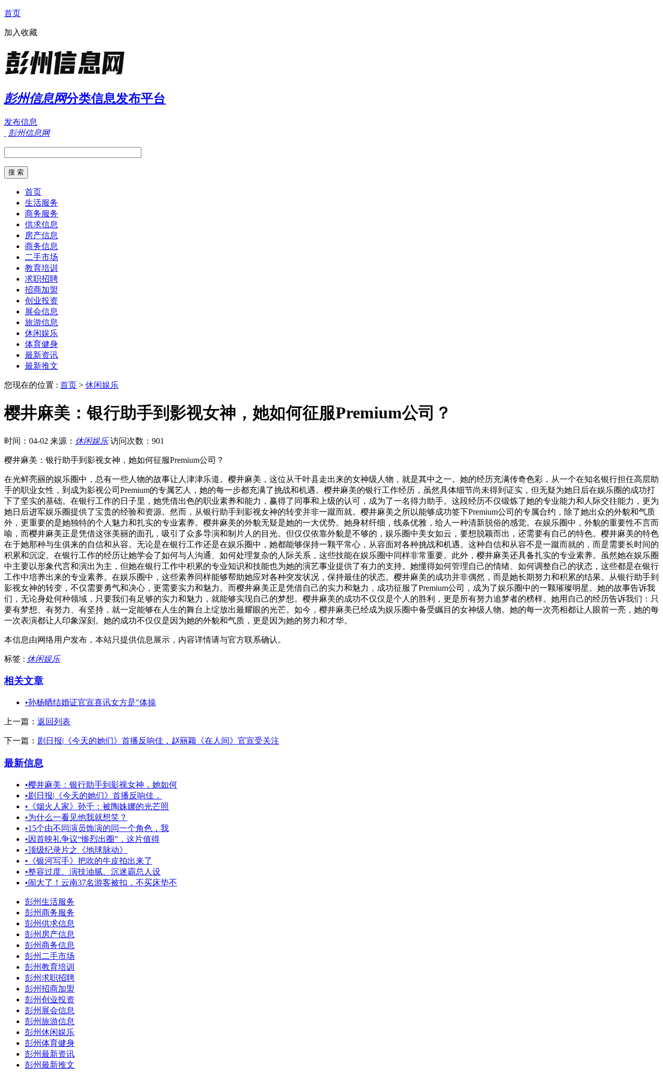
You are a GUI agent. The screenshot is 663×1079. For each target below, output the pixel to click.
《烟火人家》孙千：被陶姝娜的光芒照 (97, 806)
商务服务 (41, 213)
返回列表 (53, 721)
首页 (12, 13)
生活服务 (41, 202)
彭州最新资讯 (50, 1053)
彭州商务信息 (50, 945)
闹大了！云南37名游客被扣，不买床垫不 (101, 882)
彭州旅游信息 (50, 1021)
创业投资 (41, 300)
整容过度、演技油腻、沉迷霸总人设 (93, 871)
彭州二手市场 (50, 956)
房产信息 (41, 235)
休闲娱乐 (41, 333)
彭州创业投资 (50, 999)
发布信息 (20, 122)
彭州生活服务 (50, 901)
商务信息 (41, 246)
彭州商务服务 (50, 912)
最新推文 (41, 365)
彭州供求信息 (50, 923)
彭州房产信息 (50, 934)
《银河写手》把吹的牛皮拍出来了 (88, 860)
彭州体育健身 (50, 1043)
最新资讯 (41, 355)
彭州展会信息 (50, 1010)
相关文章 (24, 680)
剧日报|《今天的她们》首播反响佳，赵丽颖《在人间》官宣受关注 (158, 740)
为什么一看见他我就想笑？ (76, 817)
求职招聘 (41, 278)
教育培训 (41, 268)
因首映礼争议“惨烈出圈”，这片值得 (92, 839)
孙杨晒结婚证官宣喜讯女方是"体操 (90, 702)
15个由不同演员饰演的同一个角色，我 (97, 828)
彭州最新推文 (50, 1064)
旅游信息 (41, 322)
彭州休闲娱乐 (50, 1032)
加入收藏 (20, 32)
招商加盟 (41, 289)
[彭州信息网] (69, 74)
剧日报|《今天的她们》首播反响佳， (93, 795)
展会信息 (41, 311)
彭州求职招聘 (50, 977)
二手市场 (41, 257)
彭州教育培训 (50, 967)
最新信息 (24, 762)
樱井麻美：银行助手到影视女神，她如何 (101, 784)
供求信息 (41, 224)
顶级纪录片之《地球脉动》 (76, 849)
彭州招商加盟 (50, 988)
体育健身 (41, 344)
